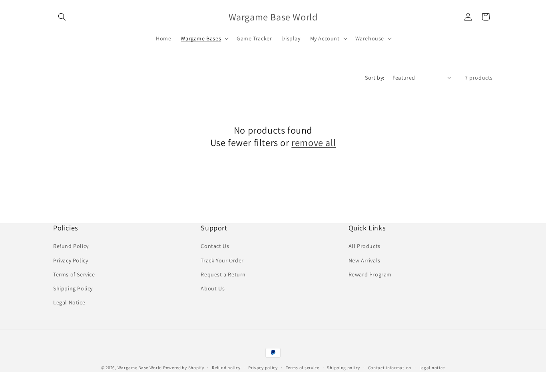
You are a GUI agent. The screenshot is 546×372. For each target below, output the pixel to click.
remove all (313, 142)
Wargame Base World (140, 367)
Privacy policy (263, 367)
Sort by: (374, 77)
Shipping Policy (73, 288)
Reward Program (370, 274)
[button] (62, 17)
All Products (365, 246)
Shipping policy (343, 367)
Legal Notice (69, 302)
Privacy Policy (70, 260)
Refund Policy (71, 246)
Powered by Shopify (183, 367)
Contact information (389, 367)
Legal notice (432, 367)
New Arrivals (365, 260)
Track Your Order (222, 260)
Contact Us (215, 246)
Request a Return (223, 274)
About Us (213, 288)
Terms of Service (74, 274)
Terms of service (302, 367)
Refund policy (226, 367)
